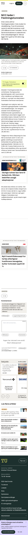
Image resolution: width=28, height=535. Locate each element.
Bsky (2, 491)
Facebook (4, 484)
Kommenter (14, 67)
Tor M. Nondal (5, 476)
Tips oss (22, 461)
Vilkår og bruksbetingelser (9, 500)
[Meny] (25, 3)
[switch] (24, 83)
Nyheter (4, 11)
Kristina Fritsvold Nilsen (9, 470)
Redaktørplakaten (20, 510)
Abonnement (5, 516)
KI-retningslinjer (6, 503)
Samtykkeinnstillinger (8, 497)
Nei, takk (20, 532)
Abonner (19, 3)
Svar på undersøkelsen (8, 532)
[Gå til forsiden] (3, 3)
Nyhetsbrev (5, 494)
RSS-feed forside (6, 481)
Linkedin (3, 488)
